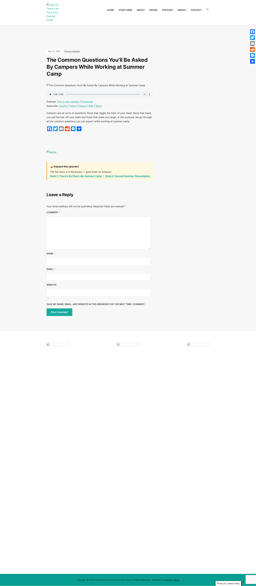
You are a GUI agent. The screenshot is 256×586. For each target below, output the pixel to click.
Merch (182, 10)
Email (51, 269)
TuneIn (73, 105)
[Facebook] (252, 32)
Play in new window (68, 101)
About (141, 10)
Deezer (83, 105)
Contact (196, 10)
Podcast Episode (72, 51)
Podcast (167, 10)
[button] (207, 9)
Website (51, 284)
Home (110, 10)
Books (153, 10)
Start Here (125, 10)
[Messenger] (252, 55)
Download (87, 101)
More (98, 105)
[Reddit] (252, 49)
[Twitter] (252, 38)
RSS (91, 105)
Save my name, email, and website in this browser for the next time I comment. (96, 304)
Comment (53, 212)
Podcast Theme (172, 580)
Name (51, 253)
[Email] (252, 44)
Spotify (63, 105)
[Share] (252, 61)
